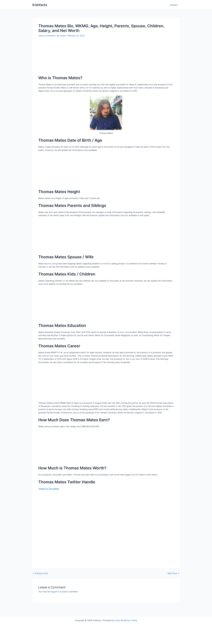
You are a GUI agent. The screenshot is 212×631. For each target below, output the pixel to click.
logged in (55, 591)
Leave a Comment (46, 35)
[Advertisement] (106, 58)
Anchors (174, 5)
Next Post (173, 573)
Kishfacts (39, 5)
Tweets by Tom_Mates (48, 488)
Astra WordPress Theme (126, 620)
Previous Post (40, 573)
